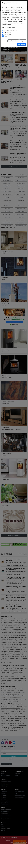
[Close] (25, 3)
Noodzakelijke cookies (11, 30)
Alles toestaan (21, 44)
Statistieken (8, 34)
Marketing (7, 36)
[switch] (3, 32)
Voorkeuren (8, 32)
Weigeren (22, 41)
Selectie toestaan (13, 41)
